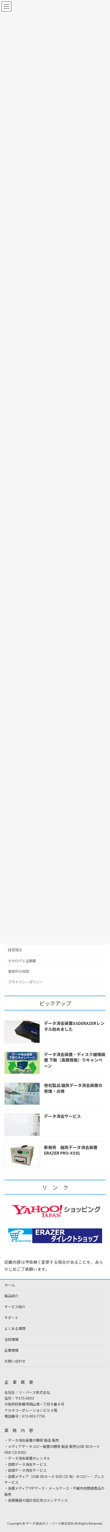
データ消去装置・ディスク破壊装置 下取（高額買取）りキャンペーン (74, 1060)
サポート (11, 1317)
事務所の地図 (18, 971)
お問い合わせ (15, 1360)
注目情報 (11, 1339)
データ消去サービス (62, 1116)
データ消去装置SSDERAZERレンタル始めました (74, 1026)
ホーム (9, 1284)
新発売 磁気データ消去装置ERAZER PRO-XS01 (70, 1150)
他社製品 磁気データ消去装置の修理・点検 (73, 1088)
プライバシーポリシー (25, 982)
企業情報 (11, 1350)
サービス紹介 (15, 1306)
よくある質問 (15, 1328)
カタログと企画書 (22, 960)
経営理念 (15, 950)
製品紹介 (11, 1295)
